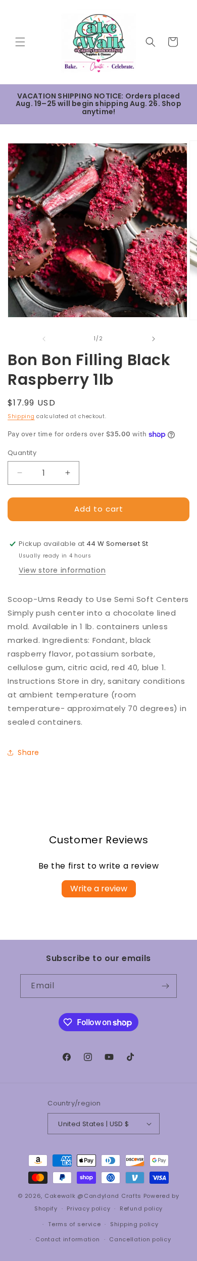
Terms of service (74, 1224)
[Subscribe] (165, 986)
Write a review (98, 888)
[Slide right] (153, 339)
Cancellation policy (140, 1239)
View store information (62, 570)
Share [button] (28, 752)
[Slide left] (43, 339)
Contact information (67, 1239)
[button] (20, 42)
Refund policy (141, 1208)
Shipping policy (134, 1224)
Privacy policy (88, 1208)
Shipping (21, 416)
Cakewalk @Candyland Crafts (92, 1196)
